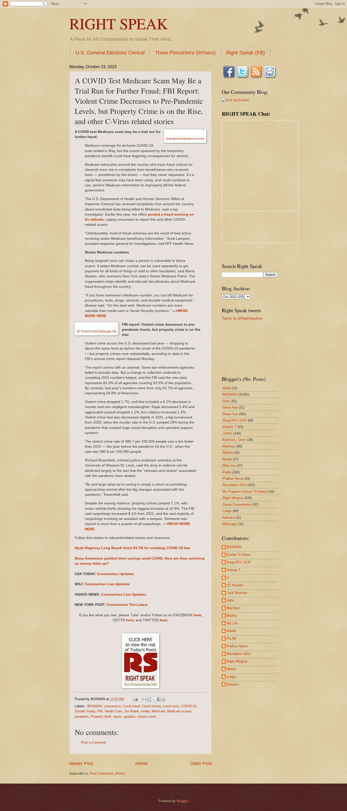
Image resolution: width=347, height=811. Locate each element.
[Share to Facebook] (158, 699)
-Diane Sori (230, 414)
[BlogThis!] (149, 699)
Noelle (231, 631)
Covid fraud (131, 706)
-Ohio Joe (229, 466)
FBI (100, 711)
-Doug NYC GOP (234, 420)
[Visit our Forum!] (235, 100)
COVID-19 (188, 706)
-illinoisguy (229, 524)
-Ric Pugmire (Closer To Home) (244, 491)
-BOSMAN (94, 706)
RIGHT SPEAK (118, 23)
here (197, 615)
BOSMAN (234, 547)
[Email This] (144, 699)
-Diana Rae (230, 407)
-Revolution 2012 (234, 485)
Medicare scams (179, 711)
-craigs (227, 511)
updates (129, 716)
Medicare (158, 711)
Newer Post (81, 763)
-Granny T (229, 427)
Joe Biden (131, 711)
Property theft (101, 716)
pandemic (82, 716)
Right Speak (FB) (245, 52)
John (230, 600)
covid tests (171, 706)
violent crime (146, 716)
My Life (232, 623)
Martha (232, 616)
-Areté (226, 388)
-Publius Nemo (232, 478)
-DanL (226, 401)
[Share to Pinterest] (163, 699)
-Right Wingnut (232, 498)
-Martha (227, 453)
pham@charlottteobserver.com (185, 138)
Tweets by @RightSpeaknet (242, 318)
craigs (231, 677)
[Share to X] (153, 699)
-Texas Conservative (237, 504)
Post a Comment (93, 742)
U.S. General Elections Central (110, 52)
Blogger (182, 801)
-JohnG (227, 433)
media (145, 711)
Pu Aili (231, 638)
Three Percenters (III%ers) (185, 52)
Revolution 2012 (238, 654)
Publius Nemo (237, 646)
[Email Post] (135, 699)
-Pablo (226, 472)
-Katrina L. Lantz (234, 440)
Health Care (113, 711)
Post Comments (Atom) (107, 773)
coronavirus (112, 706)
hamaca (233, 684)
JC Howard (235, 585)
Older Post (201, 763)
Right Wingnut (237, 661)
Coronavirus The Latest (127, 605)
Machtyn (233, 608)
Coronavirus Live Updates (107, 584)
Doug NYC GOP (239, 562)
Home (141, 763)
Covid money (151, 706)
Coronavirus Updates (115, 574)
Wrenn (231, 669)
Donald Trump (85, 711)
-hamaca (228, 517)
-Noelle (227, 459)
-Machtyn (228, 446)
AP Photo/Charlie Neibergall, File (96, 331)
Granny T (234, 570)
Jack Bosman (237, 593)
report (117, 716)
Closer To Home (238, 555)
